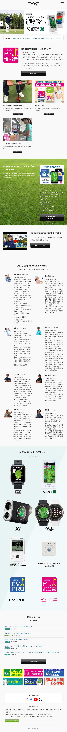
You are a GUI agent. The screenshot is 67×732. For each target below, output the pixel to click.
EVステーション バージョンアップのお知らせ (18, 627)
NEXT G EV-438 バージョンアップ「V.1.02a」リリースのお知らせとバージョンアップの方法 (37, 38)
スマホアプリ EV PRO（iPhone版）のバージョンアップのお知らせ (24, 646)
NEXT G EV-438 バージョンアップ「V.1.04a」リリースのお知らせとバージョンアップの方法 (31, 652)
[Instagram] (27, 699)
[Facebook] (31, 699)
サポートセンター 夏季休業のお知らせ (16, 639)
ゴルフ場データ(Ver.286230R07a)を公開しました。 (19, 633)
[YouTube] (36, 699)
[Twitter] (40, 699)
